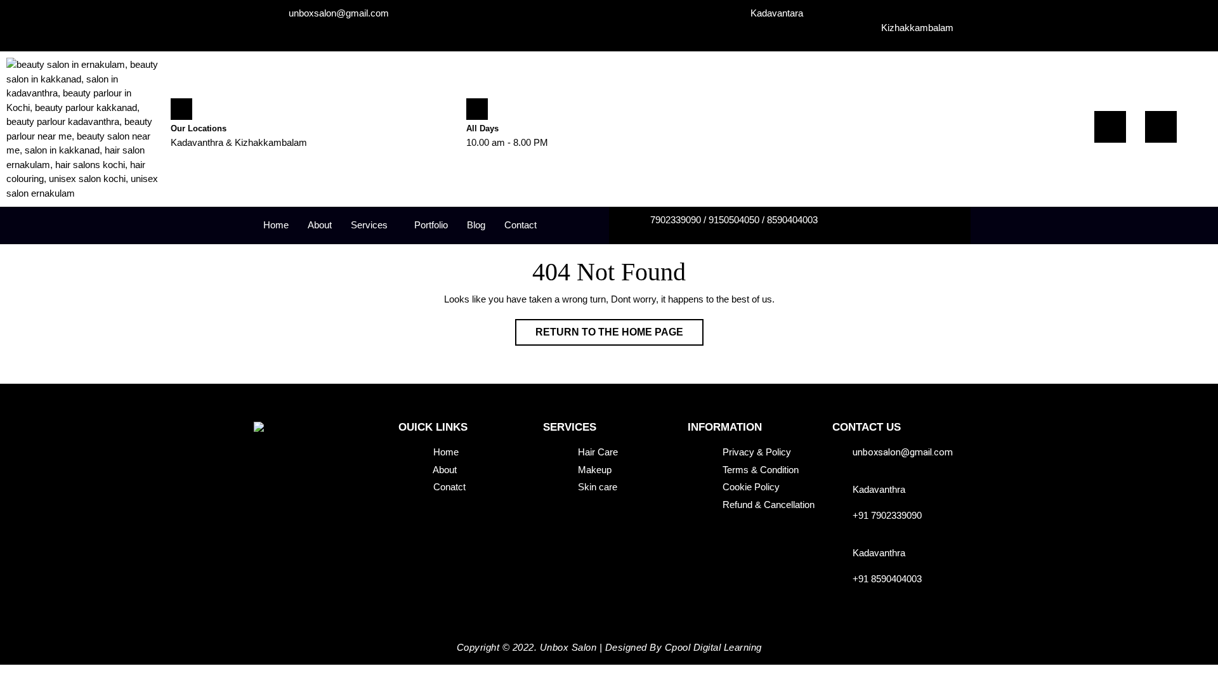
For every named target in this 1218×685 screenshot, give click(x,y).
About (320, 224)
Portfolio (431, 224)
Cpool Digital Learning (713, 647)
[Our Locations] (181, 109)
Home (276, 224)
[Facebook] (1110, 127)
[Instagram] (1161, 127)
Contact (520, 224)
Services (369, 224)
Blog (476, 224)
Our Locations (198, 128)
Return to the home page (619, 328)
